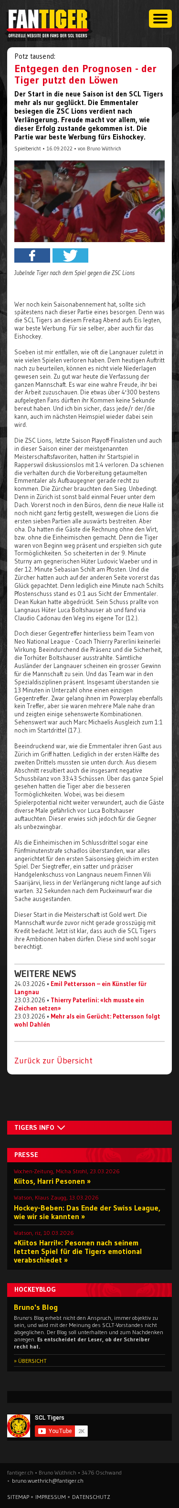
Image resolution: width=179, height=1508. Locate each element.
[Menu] (160, 19)
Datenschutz (91, 1496)
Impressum (50, 1496)
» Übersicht (30, 1360)
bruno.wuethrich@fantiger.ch (48, 1480)
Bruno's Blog (36, 1307)
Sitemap (18, 1496)
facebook (32, 255)
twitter (70, 255)
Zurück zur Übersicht (53, 1060)
